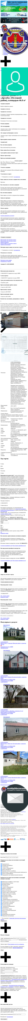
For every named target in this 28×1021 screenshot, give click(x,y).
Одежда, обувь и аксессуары (8, 892)
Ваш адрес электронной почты (8, 967)
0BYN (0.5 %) (13, 517)
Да (1, 532)
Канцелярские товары (7, 896)
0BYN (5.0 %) (24, 519)
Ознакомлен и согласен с (11, 176)
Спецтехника (5, 866)
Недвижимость (5, 864)
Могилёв (12, 823)
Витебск (4, 823)
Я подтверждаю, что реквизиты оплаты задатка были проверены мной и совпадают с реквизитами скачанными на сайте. (14, 231)
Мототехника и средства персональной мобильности (14, 872)
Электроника (5, 885)
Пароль (2, 939)
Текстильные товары (7, 909)
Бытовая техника (6, 884)
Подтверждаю (4, 511)
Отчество (15, 971)
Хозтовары (4, 913)
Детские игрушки (6, 904)
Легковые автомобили (7, 865)
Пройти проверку (5, 242)
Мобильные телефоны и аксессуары (10, 881)
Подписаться (3, 920)
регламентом (17, 176)
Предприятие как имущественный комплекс (12, 875)
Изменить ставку (4, 533)
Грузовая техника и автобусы (9, 870)
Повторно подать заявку (6, 260)
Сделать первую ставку (6, 513)
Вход (2, 950)
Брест (1, 823)
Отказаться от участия (6, 261)
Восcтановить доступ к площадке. (16, 944)
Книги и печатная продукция (9, 910)
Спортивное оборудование (8, 906)
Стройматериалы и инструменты (10, 899)
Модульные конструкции (8, 915)
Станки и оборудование (7, 868)
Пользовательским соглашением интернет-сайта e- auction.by (12, 986)
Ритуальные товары (6, 895)
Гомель (7, 823)
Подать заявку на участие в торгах (9, 243)
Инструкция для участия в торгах (8, 239)
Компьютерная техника (7, 883)
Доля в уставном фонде (7, 873)
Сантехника (5, 898)
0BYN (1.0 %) (19, 517)
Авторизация (10, 1016)
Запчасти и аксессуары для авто (9, 891)
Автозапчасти (5, 907)
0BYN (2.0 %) (4, 519)
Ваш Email (3, 857)
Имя (14, 970)
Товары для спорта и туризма (9, 894)
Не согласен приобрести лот (19, 545)
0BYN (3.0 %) (10, 519)
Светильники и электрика (8, 902)
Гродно (9, 823)
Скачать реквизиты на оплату (7, 215)
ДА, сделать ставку (5, 595)
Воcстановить (4, 1019)
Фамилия (15, 969)
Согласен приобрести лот (6, 545)
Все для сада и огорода (7, 903)
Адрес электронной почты (7, 938)
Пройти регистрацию (6, 244)
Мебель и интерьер (6, 888)
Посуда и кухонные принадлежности (10, 900)
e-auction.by (14, 819)
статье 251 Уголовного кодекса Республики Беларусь (13, 509)
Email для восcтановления (7, 1014)
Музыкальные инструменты (8, 914)
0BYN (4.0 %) (17, 519)
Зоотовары (4, 911)
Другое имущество (6, 869)
